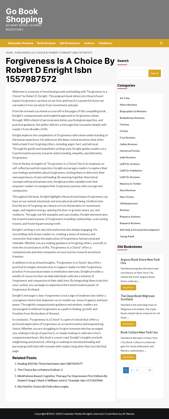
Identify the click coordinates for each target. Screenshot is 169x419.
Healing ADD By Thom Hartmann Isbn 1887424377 (50, 363)
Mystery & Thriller (130, 183)
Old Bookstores (70, 43)
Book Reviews (46, 43)
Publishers (105, 43)
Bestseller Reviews (20, 43)
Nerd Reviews (128, 190)
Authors (89, 43)
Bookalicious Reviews (132, 117)
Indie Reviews (128, 157)
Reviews (124, 210)
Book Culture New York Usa (139, 332)
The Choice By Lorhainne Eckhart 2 (40, 369)
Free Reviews (127, 137)
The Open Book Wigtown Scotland (138, 297)
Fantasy (124, 124)
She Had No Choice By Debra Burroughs (43, 386)
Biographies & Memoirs (133, 111)
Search (123, 61)
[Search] (161, 43)
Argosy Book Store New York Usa (140, 261)
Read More (128, 287)
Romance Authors (130, 216)
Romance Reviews (130, 223)
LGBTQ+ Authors (130, 163)
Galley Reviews (128, 144)
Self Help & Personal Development (140, 229)
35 (149, 370)
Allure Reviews (128, 104)
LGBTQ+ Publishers (131, 170)
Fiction (124, 131)
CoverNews (111, 413)
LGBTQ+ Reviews (130, 177)
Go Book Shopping (24, 15)
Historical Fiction (130, 150)
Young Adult (127, 236)
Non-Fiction (127, 196)
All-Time (125, 98)
